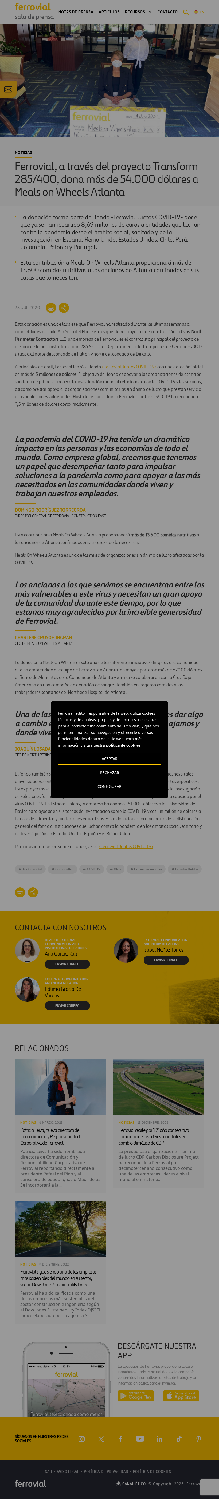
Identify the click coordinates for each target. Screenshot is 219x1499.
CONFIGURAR (109, 786)
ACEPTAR (110, 758)
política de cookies (123, 745)
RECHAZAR (109, 772)
